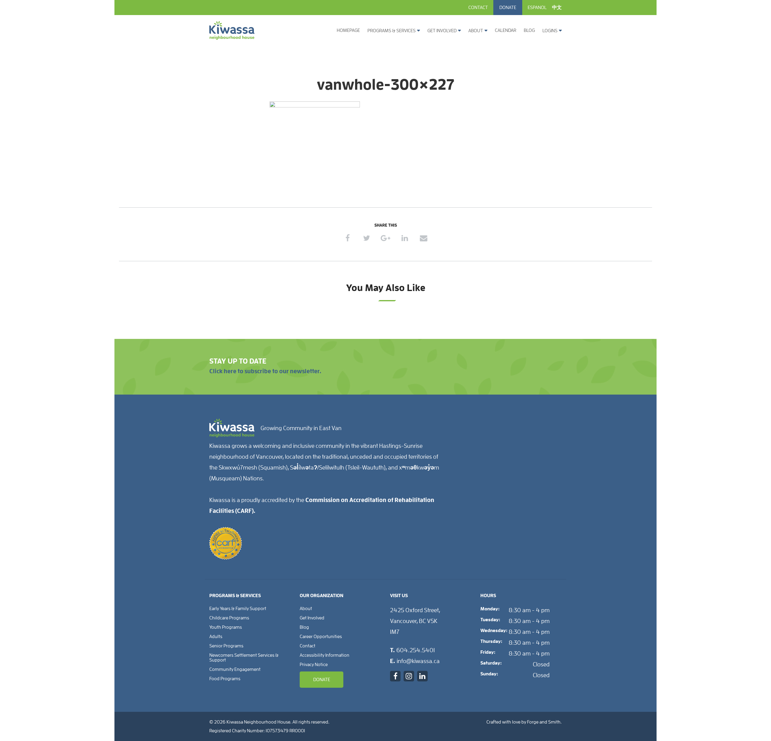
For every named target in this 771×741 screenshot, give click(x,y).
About (475, 30)
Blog (529, 30)
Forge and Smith (543, 722)
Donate (507, 7)
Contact (478, 7)
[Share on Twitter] (366, 238)
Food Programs (224, 678)
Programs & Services (391, 30)
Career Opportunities (321, 636)
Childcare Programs (229, 617)
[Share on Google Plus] (385, 238)
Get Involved (442, 30)
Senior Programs (226, 645)
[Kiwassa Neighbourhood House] (231, 37)
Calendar (505, 30)
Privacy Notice (314, 664)
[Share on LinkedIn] (404, 238)
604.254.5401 (415, 650)
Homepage (348, 30)
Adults (215, 636)
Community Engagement (235, 669)
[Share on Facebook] (347, 238)
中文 (557, 7)
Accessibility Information (324, 655)
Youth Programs (225, 627)
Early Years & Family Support (237, 608)
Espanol (537, 7)
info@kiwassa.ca (418, 661)
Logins (549, 30)
